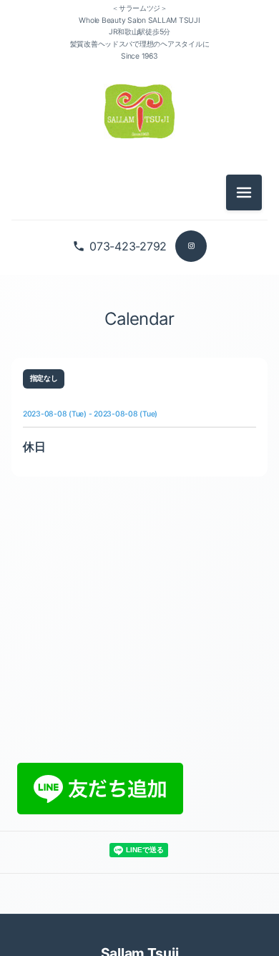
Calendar (139, 318)
